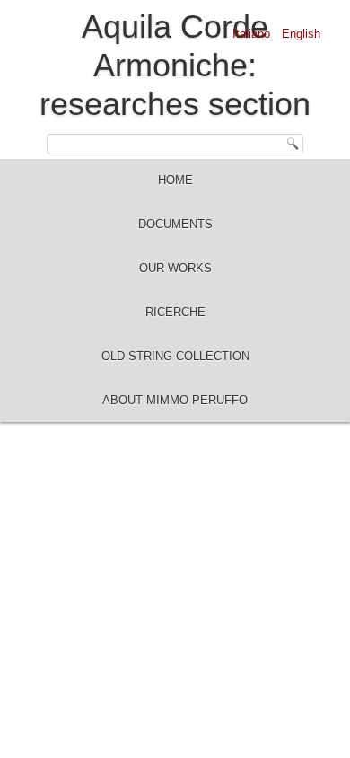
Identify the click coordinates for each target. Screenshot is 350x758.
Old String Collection (175, 356)
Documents (175, 224)
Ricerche (175, 312)
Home (175, 180)
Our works (175, 268)
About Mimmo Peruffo (175, 400)
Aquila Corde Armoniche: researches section (175, 65)
